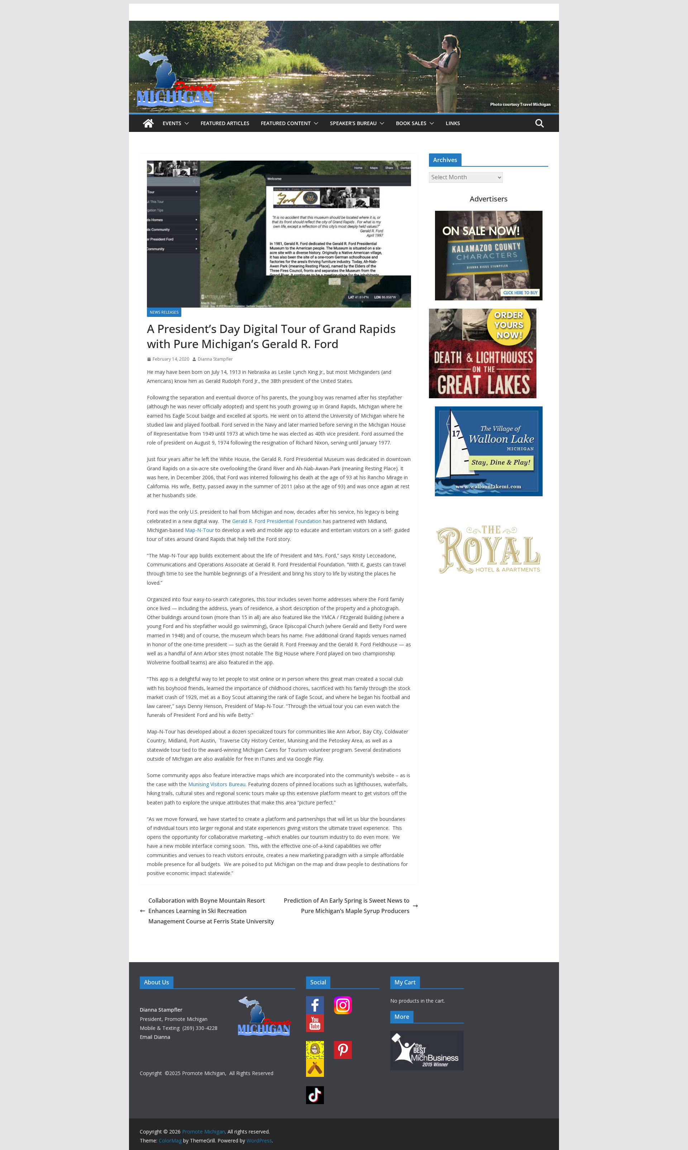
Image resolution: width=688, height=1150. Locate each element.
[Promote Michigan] (344, 26)
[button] (185, 123)
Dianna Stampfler (215, 359)
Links (453, 123)
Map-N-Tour (199, 530)
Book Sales (411, 123)
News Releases (164, 312)
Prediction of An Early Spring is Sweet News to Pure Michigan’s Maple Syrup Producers (347, 906)
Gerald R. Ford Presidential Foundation (276, 521)
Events (172, 123)
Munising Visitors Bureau (216, 784)
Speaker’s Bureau (353, 123)
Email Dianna (155, 1036)
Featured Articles (225, 123)
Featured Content (286, 123)
